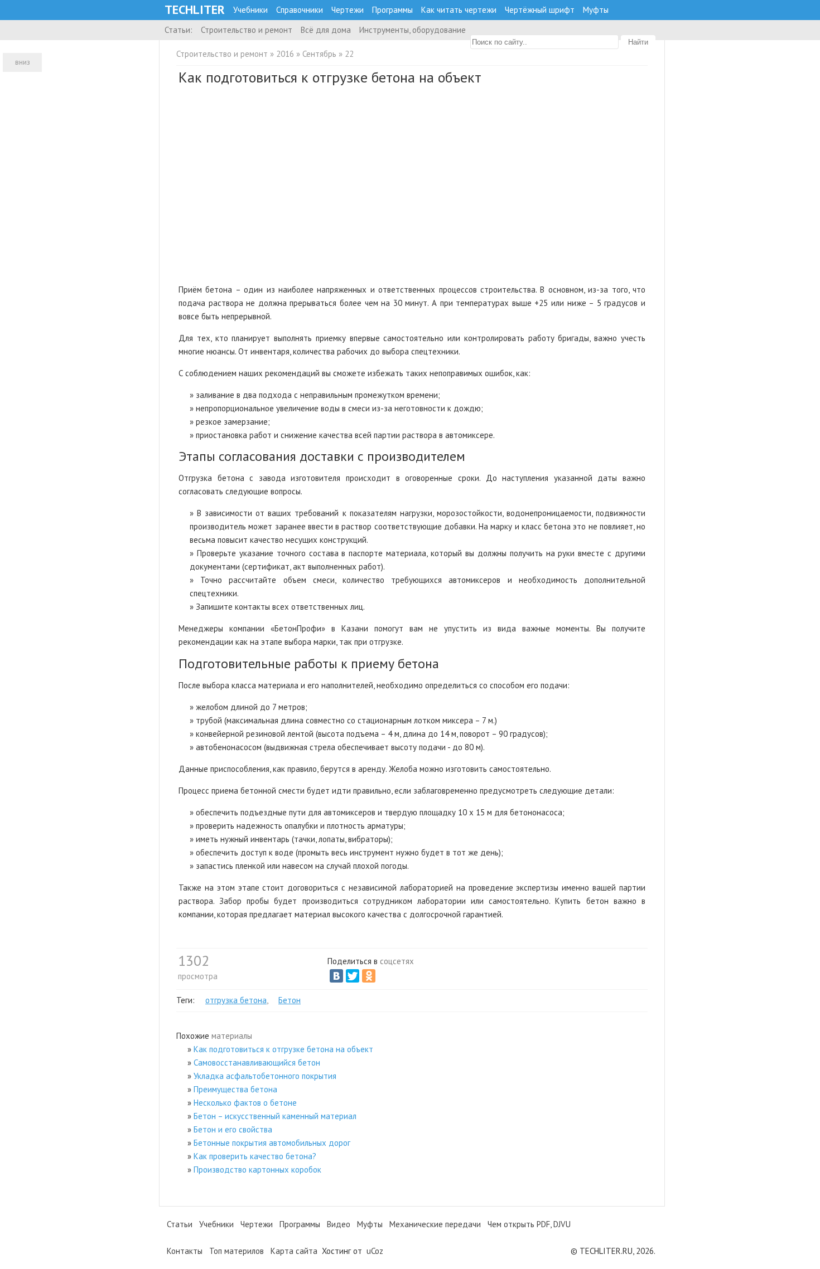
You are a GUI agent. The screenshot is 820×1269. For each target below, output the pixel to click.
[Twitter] (352, 976)
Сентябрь (319, 53)
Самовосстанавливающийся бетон (257, 1062)
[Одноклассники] (368, 976)
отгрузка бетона (236, 1000)
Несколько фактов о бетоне (245, 1102)
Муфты (596, 10)
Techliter (195, 10)
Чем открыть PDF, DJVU (529, 1224)
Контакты (184, 1251)
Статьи (179, 1224)
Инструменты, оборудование (412, 30)
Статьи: (178, 30)
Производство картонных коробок (257, 1169)
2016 (285, 53)
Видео (338, 1224)
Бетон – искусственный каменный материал (275, 1116)
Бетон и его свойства (233, 1129)
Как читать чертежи (458, 10)
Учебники (250, 10)
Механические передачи (435, 1224)
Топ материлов (236, 1251)
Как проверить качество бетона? (255, 1156)
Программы (392, 10)
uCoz (374, 1251)
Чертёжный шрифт (540, 10)
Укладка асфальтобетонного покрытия (265, 1076)
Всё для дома (326, 30)
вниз (22, 62)
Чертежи (347, 10)
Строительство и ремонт (246, 30)
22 (349, 53)
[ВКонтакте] (336, 976)
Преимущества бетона (235, 1089)
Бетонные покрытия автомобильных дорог (272, 1142)
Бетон (289, 1000)
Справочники (299, 10)
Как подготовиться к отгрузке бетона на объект (283, 1049)
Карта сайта (294, 1251)
